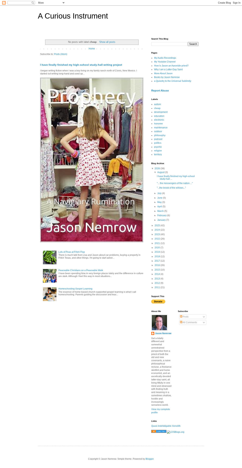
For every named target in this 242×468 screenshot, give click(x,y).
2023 (158, 234)
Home (92, 48)
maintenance (161, 127)
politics (157, 143)
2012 (158, 283)
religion (158, 150)
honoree (158, 123)
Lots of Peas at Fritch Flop (71, 252)
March (160, 211)
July (159, 193)
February (162, 215)
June (160, 198)
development (161, 112)
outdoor (158, 131)
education (159, 116)
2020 (158, 247)
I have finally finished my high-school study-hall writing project (81, 64)
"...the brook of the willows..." (171, 187)
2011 (158, 287)
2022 (158, 238)
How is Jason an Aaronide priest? (171, 65)
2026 (158, 168)
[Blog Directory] (158, 432)
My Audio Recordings (165, 58)
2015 (158, 269)
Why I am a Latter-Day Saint (168, 69)
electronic (159, 120)
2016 (158, 265)
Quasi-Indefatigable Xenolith (166, 426)
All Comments (189, 322)
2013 (158, 278)
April (160, 206)
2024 (158, 230)
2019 (158, 252)
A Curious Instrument (73, 16)
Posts (185, 316)
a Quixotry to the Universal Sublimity (172, 81)
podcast (158, 139)
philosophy (159, 135)
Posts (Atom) (60, 54)
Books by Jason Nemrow (167, 77)
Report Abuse (160, 90)
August (161, 172)
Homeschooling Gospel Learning (75, 288)
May (159, 202)
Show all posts (107, 42)
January (161, 220)
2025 (158, 225)
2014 (158, 274)
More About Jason (163, 73)
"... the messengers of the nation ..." (175, 183)
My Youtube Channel (165, 61)
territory (158, 154)
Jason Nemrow (163, 333)
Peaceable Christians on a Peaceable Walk (80, 270)
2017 (158, 261)
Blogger (150, 459)
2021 (158, 243)
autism (157, 104)
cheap (157, 108)
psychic (158, 147)
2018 (158, 256)
